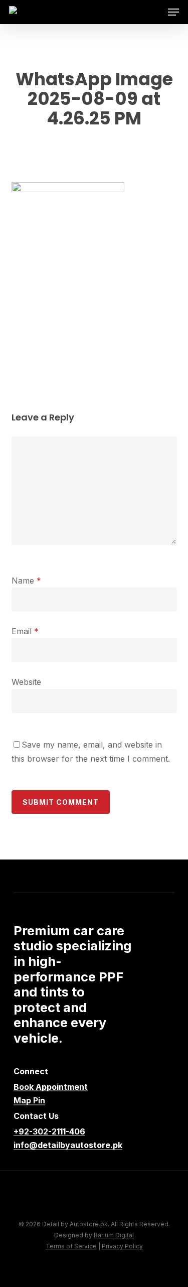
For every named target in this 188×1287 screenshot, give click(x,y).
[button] (173, 12)
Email (25, 631)
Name (26, 581)
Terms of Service (71, 1246)
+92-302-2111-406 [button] (49, 1131)
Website (26, 682)
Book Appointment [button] (51, 1087)
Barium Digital (114, 1235)
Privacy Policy (122, 1246)
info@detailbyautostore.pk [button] (68, 1145)
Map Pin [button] (29, 1100)
